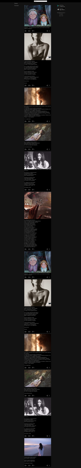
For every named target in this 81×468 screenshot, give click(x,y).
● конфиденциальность (61, 12)
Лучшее (16, 5)
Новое (16, 3)
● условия (61, 14)
